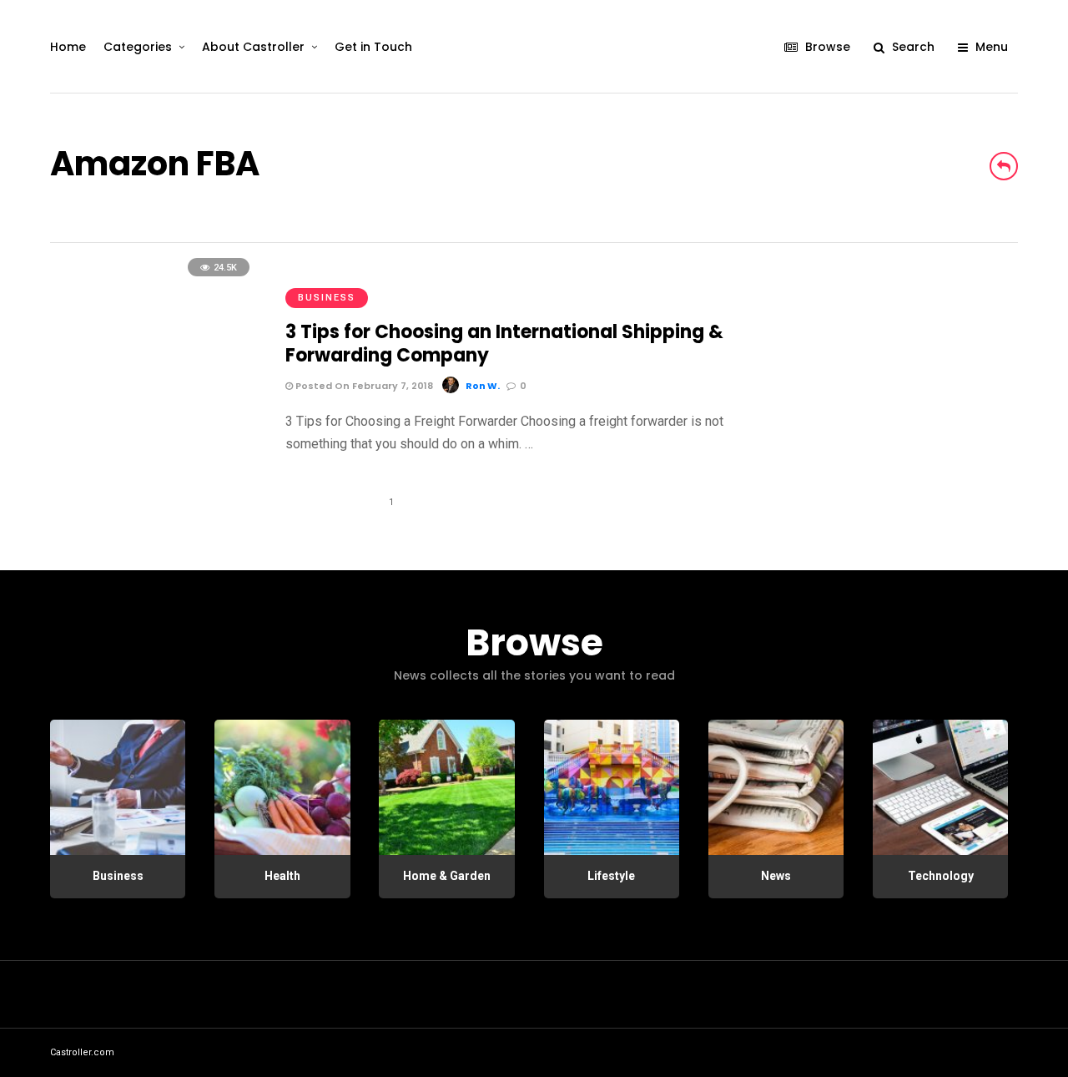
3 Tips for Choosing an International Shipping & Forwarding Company (504, 344)
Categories (137, 46)
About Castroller (253, 46)
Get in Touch (373, 46)
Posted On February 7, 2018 (363, 385)
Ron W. (483, 385)
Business (326, 297)
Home (68, 46)
